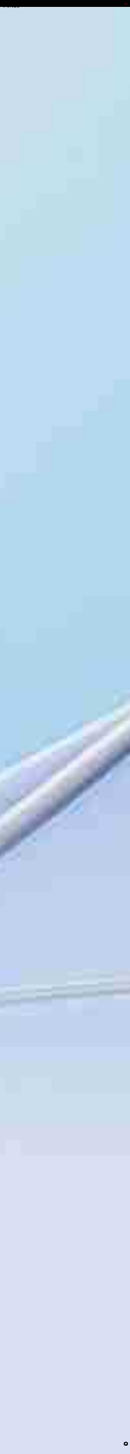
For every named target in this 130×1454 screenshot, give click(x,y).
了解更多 (11, 5)
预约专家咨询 (9, 753)
